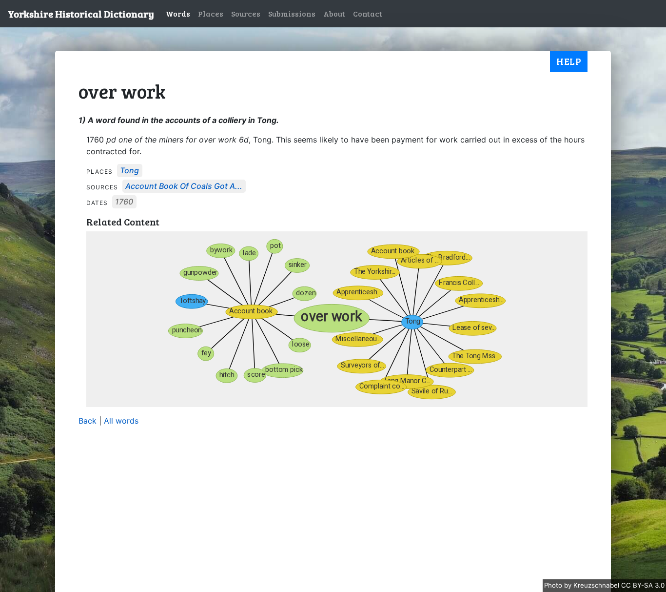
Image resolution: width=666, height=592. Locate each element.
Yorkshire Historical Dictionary (81, 13)
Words (178, 13)
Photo (554, 585)
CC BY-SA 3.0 (643, 585)
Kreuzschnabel (597, 585)
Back (87, 421)
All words (121, 421)
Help (568, 61)
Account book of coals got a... (183, 186)
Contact (367, 13)
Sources (245, 13)
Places (210, 13)
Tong (129, 171)
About (334, 13)
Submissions (291, 13)
